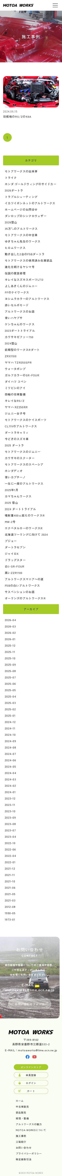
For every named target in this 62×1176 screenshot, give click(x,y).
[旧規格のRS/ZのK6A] (31, 106)
